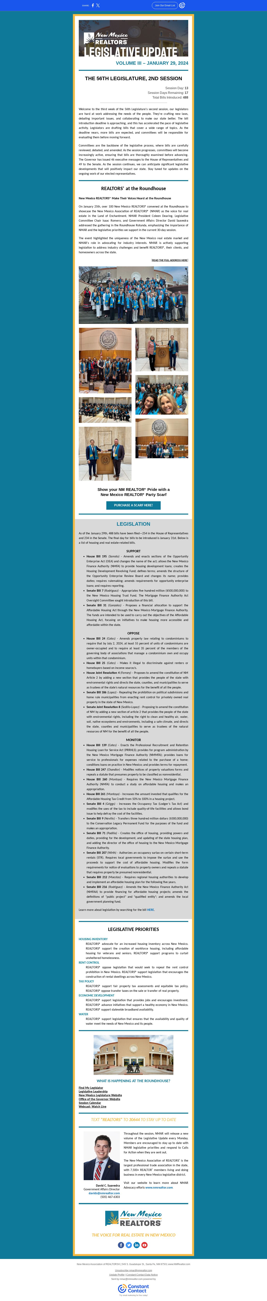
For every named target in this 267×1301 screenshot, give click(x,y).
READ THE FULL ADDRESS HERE (169, 260)
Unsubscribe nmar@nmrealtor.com (133, 1270)
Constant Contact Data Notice (142, 1274)
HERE (150, 910)
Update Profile (117, 1274)
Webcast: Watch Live (92, 1106)
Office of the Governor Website (99, 1099)
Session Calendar (90, 1103)
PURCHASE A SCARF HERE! (133, 505)
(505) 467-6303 (110, 1197)
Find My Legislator (91, 1088)
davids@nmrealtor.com (104, 1193)
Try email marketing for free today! (133, 1295)
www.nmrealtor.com (159, 1187)
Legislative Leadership (93, 1091)
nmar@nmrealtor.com (131, 1279)
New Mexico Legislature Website (100, 1095)
